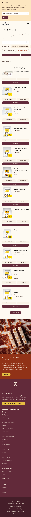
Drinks (3, 474)
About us (4, 434)
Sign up (6, 374)
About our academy (7, 481)
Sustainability (5, 431)
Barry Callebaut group (8, 436)
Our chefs (4, 487)
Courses (4, 484)
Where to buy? (6, 444)
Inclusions (4, 463)
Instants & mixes (6, 471)
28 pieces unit (22, 241)
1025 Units (23, 221)
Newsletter (5, 442)
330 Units (23, 262)
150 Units (23, 302)
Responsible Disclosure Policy (15, 511)
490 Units (23, 201)
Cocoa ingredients (7, 455)
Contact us (5, 439)
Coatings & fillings (7, 460)
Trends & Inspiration (7, 428)
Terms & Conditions (15, 506)
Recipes (4, 425)
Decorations (5, 466)
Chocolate (4, 452)
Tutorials (4, 492)
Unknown (23, 79)
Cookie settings (15, 513)
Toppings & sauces (7, 468)
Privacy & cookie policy (15, 509)
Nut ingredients (6, 457)
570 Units (23, 282)
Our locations (5, 490)
